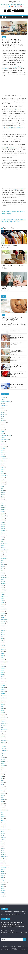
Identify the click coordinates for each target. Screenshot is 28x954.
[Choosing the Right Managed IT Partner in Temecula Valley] (5, 364)
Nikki (2, 706)
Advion (2, 408)
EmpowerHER (4, 543)
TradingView (3, 856)
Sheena (2, 795)
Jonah (2, 636)
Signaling (3, 799)
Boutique (3, 460)
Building (2, 471)
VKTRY (2, 877)
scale (2, 784)
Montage (3, 685)
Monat (2, 683)
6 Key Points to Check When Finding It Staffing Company (13, 212)
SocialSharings (4, 810)
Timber (2, 850)
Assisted (2, 427)
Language (3, 645)
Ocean (2, 708)
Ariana (2, 420)
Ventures (3, 873)
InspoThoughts (4, 619)
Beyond (2, 444)
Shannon (3, 793)
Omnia (2, 712)
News (4, 314)
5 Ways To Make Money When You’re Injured (12, 287)
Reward (2, 767)
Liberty (2, 653)
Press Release (4, 740)
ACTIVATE (3, 405)
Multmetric (3, 689)
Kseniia (2, 642)
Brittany (2, 467)
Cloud (2, 499)
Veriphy (2, 875)
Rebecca (3, 759)
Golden (2, 594)
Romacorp (3, 772)
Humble (2, 611)
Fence (2, 560)
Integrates (3, 621)
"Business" (3, 397)
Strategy (2, 827)
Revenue (3, 765)
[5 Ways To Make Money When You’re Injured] (14, 272)
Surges (2, 835)
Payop (2, 719)
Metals (2, 670)
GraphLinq (3, 596)
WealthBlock (3, 882)
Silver (2, 801)
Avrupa (2, 431)
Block (2, 454)
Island (2, 632)
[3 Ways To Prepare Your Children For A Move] (14, 251)
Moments (3, 681)
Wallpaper (4, 750)
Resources (3, 761)
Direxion (2, 535)
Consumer (3, 509)
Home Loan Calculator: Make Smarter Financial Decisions (16, 385)
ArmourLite (3, 422)
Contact (3, 379)
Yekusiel (2, 896)
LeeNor (2, 651)
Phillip (2, 727)
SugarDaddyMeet (4, 829)
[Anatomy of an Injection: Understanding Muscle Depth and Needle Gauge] (5, 349)
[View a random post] (25, 17)
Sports (2, 818)
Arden (2, 418)
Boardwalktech (4, 458)
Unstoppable (3, 867)
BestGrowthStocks (5, 439)
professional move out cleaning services (14, 127)
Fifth (2, 562)
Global (2, 592)
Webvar (2, 884)
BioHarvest (3, 446)
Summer (3, 831)
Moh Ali (13, 47)
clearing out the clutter (15, 110)
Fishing (2, 566)
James (2, 634)
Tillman (2, 848)
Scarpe (2, 786)
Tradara (2, 854)
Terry (2, 846)
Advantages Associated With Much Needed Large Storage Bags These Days (13, 221)
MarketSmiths (4, 662)
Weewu (2, 886)
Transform (3, 858)
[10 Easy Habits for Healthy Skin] (5, 342)
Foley (2, 573)
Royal (2, 774)
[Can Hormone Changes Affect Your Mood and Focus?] (14, 299)
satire (2, 780)
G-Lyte (2, 587)
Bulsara (2, 473)
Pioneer (2, 731)
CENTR (2, 486)
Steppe (2, 822)
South (2, 812)
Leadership (3, 647)
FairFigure (3, 551)
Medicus (2, 668)
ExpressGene (4, 549)
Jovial (2, 638)
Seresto (2, 789)
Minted (2, 674)
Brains (2, 463)
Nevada (2, 698)
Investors (3, 630)
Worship (2, 892)
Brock (2, 469)
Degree (2, 526)
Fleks (2, 571)
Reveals (2, 763)
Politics (2, 736)
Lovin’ (2, 657)
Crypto (2, 518)
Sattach (2, 782)
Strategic (3, 825)
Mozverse (3, 687)
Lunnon (2, 659)
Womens (3, 890)
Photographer (4, 729)
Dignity (2, 532)
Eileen (2, 541)
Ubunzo (2, 863)
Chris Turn (13, 320)
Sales (2, 778)
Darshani (3, 524)
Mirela (2, 676)
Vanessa (2, 869)
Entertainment (5, 744)
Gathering (3, 590)
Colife (2, 503)
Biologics (3, 448)
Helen (2, 607)
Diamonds (3, 528)
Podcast (2, 733)
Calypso (2, 477)
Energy (2, 545)
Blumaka (3, 456)
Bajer (2, 433)
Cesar (2, 488)
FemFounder (3, 558)
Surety (2, 833)
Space (2, 814)
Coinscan (3, 501)
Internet (2, 623)
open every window (19, 189)
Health (2, 602)
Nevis (2, 700)
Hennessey (3, 609)
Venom (2, 871)
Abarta (2, 403)
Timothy (2, 852)
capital (2, 480)
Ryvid (2, 776)
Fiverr (2, 568)
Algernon (3, 410)
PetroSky (3, 725)
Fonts (3, 746)
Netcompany (4, 695)
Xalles (2, 894)
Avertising (3, 429)
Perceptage (3, 723)
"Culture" (3, 399)
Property (3, 753)
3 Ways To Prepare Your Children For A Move (12, 266)
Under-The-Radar (4, 865)
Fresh (2, 585)
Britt (2, 465)
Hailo (2, 600)
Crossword (3, 515)
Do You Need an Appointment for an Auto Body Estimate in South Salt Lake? (17, 373)
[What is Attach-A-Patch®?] (14, 231)
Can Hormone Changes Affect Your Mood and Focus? (12, 318)
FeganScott (3, 556)
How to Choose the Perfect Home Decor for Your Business (17, 358)
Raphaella (3, 757)
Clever (2, 496)
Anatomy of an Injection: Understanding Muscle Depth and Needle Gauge (17, 351)
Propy (2, 755)
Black (2, 450)
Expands (2, 547)
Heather (2, 604)
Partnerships (3, 717)
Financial (3, 564)
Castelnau (3, 484)
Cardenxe (3, 482)
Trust (2, 860)
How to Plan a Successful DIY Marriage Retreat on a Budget (17, 336)
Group (2, 598)
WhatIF (2, 888)
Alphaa (2, 412)
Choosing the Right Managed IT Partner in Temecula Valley (17, 365)
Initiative (2, 615)
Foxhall (2, 579)
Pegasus (3, 721)
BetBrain (3, 441)
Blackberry (3, 452)
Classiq (2, 494)
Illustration (4, 748)
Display (2, 537)
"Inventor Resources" (5, 401)
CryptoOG (3, 520)
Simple (4, 37)
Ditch (2, 539)
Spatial (2, 816)
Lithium (2, 655)
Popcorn (3, 738)
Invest (2, 628)
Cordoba (3, 513)
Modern (2, 678)
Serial (2, 791)
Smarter (2, 805)
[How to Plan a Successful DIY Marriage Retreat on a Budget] (5, 335)
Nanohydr (3, 691)
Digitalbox (3, 530)
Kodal (2, 640)
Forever (2, 575)
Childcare (3, 492)
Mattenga (3, 666)
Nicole (2, 704)
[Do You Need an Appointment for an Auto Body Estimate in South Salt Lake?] (5, 371)
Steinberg (3, 820)
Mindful (2, 672)
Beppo (2, 437)
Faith (2, 554)
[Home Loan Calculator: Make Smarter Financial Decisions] (5, 384)
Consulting (3, 507)
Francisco (3, 581)
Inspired (2, 617)
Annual (2, 416)
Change (2, 490)
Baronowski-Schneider (6, 435)
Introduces (3, 626)
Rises (2, 769)
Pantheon (3, 714)
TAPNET (3, 839)
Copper (2, 511)
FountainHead (4, 577)
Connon (2, 505)
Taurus (2, 841)
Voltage (2, 880)
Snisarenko (3, 808)
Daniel (2, 522)
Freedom (3, 583)
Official (2, 710)
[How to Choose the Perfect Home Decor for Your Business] (5, 357)
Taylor (2, 844)
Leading (2, 649)
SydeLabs (3, 837)
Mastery (2, 664)
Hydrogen (3, 613)
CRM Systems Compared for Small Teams (11, 331)
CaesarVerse (3, 475)
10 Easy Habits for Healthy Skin (17, 343)
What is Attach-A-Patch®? (9, 246)
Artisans (2, 424)
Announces (3, 414)
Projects (2, 742)
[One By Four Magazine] (2, 17)
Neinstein (3, 693)
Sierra (2, 797)
